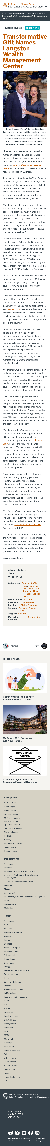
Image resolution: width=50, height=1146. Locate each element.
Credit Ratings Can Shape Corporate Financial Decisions (20, 781)
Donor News (32, 28)
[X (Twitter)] (13, 577)
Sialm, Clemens (29, 605)
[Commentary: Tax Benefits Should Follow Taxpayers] (25, 678)
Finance (28, 599)
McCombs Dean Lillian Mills (27, 524)
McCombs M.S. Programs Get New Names (17, 739)
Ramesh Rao (13, 309)
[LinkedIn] (21, 577)
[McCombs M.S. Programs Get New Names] (25, 719)
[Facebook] (9, 577)
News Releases (30, 592)
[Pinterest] (17, 577)
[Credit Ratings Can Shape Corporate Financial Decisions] (25, 761)
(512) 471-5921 (15, 1117)
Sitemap (38, 1141)
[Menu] (46, 6)
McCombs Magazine (30, 589)
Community (34, 617)
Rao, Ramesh (28, 602)
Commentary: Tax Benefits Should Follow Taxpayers (18, 698)
